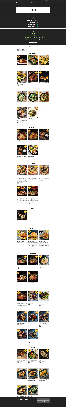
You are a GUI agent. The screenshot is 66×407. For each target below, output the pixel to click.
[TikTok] (22, 399)
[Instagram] (21, 399)
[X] (26, 399)
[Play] (16, 2)
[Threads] (27, 399)
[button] (49, 1)
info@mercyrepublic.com (19, 401)
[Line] (17, 399)
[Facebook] (19, 399)
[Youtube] (24, 399)
